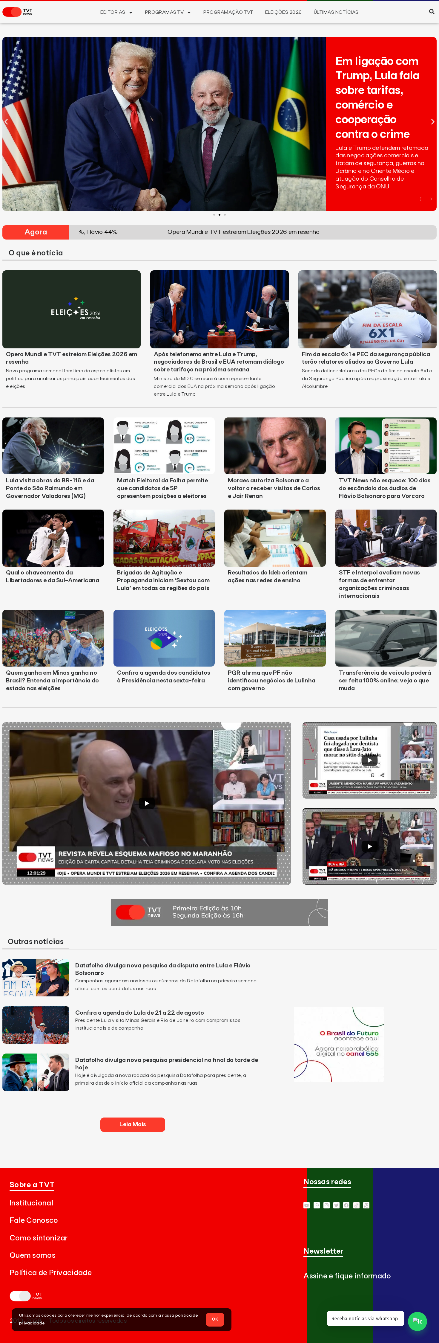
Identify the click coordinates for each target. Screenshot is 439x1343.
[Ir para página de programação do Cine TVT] (339, 1080)
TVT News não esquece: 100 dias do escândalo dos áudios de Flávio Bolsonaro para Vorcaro (385, 488)
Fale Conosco (34, 1220)
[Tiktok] (356, 1205)
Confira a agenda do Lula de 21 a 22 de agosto (139, 1013)
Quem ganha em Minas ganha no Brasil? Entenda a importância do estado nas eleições (52, 680)
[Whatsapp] (317, 1205)
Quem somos (33, 1255)
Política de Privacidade (51, 1273)
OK (215, 1319)
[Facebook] (346, 1205)
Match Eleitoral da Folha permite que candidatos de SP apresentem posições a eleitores (162, 488)
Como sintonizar (39, 1238)
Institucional (31, 1203)
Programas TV (164, 12)
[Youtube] (306, 1205)
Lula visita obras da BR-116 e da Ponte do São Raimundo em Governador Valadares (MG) (50, 488)
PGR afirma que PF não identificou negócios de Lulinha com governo (271, 680)
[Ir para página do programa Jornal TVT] (219, 924)
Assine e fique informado (347, 1276)
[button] (432, 11)
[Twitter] (336, 1205)
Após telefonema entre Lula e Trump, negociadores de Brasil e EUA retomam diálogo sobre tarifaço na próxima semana (219, 362)
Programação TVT (228, 12)
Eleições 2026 (283, 12)
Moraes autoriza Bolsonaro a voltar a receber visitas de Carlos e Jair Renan (274, 488)
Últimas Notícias (336, 12)
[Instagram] (326, 1205)
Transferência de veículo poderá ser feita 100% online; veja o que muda (385, 680)
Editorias (112, 12)
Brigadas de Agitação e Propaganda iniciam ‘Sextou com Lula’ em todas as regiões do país (163, 580)
